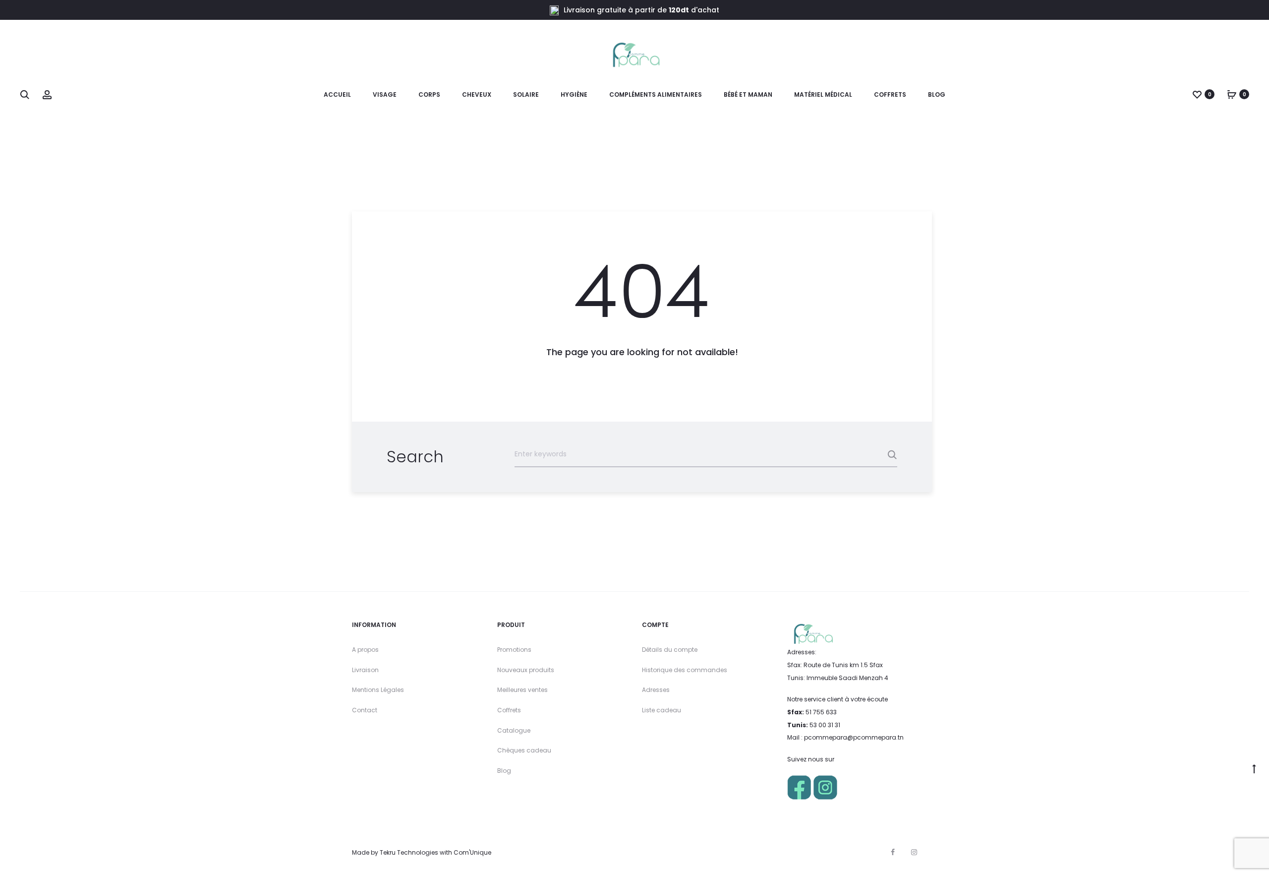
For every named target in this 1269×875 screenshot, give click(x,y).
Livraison (365, 670)
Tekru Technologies (409, 852)
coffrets (890, 94)
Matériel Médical (823, 94)
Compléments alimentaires (655, 94)
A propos (365, 649)
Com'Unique (472, 852)
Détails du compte (669, 649)
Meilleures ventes (522, 690)
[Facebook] (893, 852)
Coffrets (509, 710)
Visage (385, 94)
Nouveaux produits (525, 670)
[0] (1197, 94)
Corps (429, 94)
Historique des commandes (684, 670)
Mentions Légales (378, 690)
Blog (936, 94)
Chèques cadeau (524, 750)
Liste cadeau (661, 710)
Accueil (337, 94)
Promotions (514, 649)
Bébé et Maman (748, 94)
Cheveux (476, 94)
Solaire (526, 94)
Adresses (656, 690)
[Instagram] (914, 852)
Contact (364, 710)
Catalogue (513, 730)
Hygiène (574, 94)
